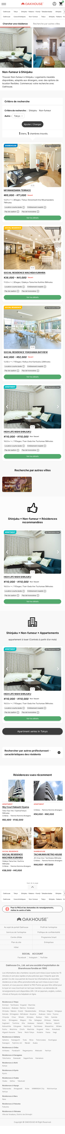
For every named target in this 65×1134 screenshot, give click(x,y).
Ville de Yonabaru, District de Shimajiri (17, 1114)
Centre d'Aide (16, 937)
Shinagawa (13, 1020)
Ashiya (5, 1092)
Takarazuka (6, 1088)
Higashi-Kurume (8, 1032)
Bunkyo (39, 1017)
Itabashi (40, 1023)
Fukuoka (5, 1107)
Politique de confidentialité (48, 932)
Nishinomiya (52, 1088)
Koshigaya (52, 1040)
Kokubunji (56, 1029)
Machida (30, 1029)
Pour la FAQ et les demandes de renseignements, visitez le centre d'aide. (32, 908)
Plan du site (16, 942)
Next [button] (58, 165)
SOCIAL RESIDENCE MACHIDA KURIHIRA (24, 272)
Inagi (55, 1032)
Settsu (12, 1081)
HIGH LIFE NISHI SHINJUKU (17, 431)
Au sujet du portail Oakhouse (16, 927)
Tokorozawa (41, 1040)
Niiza (31, 1040)
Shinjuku (30, 1017)
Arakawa (31, 1023)
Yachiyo (48, 1050)
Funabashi (16, 1050)
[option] (32, 165)
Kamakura (39, 1058)
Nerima (49, 1023)
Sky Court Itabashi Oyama (15, 807)
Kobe (27, 1088)
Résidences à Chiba (10, 1047)
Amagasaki (18, 1088)
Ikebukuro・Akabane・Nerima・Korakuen (18, 1008)
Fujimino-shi (17, 1043)
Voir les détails (32, 218)
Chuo (14, 1017)
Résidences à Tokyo (10, 1002)
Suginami (10, 484)
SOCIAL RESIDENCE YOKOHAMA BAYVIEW (26, 352)
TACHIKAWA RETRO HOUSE (48, 854)
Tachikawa (38, 1026)
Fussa (48, 1032)
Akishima (13, 1029)
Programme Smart (48, 937)
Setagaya (38, 1020)
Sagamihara (28, 1058)
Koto (4, 1020)
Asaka (35, 1043)
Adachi (57, 1023)
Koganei (40, 1029)
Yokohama (6, 1058)
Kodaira (40, 1032)
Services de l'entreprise (16, 932)
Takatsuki (21, 1081)
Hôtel (16, 947)
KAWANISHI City (38, 1088)
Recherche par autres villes (46, 23)
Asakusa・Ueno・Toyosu (48, 1014)
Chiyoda (5, 1017)
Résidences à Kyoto (10, 1070)
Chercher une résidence (15, 23)
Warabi (27, 1043)
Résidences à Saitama (11, 1037)
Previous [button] (7, 165)
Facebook (22, 957)
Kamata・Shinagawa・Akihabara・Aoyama (19, 1014)
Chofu (22, 1029)
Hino (47, 1029)
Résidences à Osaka (10, 1078)
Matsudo (38, 1050)
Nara (4, 1099)
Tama (20, 1032)
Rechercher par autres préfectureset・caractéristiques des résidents (28, 752)
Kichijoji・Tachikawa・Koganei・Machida (18, 1005)
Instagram (33, 957)
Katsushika (6, 1026)
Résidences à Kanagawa (12, 1055)
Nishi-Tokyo (29, 1032)
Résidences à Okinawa (11, 1111)
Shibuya (47, 1020)
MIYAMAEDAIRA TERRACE (17, 190)
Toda (25, 1040)
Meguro (23, 1020)
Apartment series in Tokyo (32, 731)
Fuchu (4, 1029)
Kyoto (4, 1073)
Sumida (54, 1017)
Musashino (49, 1026)
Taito (47, 1017)
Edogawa (17, 1026)
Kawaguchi (15, 1040)
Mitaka (59, 1026)
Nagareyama (27, 1050)
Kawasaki (17, 1058)
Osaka (4, 1081)
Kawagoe (6, 1043)
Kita (23, 1023)
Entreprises (49, 942)
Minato (21, 1017)
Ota (30, 1020)
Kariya (4, 1066)
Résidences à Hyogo (10, 1085)
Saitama (5, 1040)
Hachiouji (27, 1026)
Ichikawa (5, 1050)
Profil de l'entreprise (48, 927)
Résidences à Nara (9, 1096)
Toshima (15, 1023)
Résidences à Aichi (10, 1063)
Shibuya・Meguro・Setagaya (50, 1011)
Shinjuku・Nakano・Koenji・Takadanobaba (19, 1011)
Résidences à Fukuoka (11, 1104)
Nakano (56, 1020)
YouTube (43, 957)
